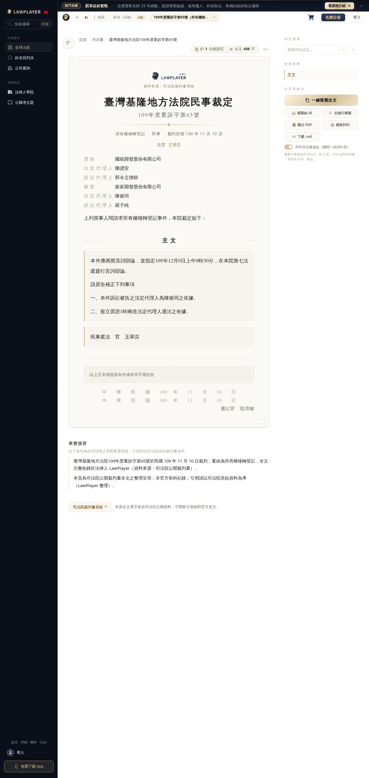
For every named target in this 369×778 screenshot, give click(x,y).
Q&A (43, 742)
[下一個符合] (353, 50)
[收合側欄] (77, 17)
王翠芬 (174, 144)
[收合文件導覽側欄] (68, 42)
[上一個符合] (344, 50)
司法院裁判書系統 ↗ (90, 507)
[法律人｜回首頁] (66, 17)
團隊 (33, 742)
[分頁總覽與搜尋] (87, 17)
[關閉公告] (361, 5)
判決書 (97, 39)
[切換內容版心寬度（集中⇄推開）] (265, 49)
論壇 (14, 742)
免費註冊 (333, 17)
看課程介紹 (339, 5)
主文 (291, 74)
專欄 (24, 742)
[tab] (101, 17)
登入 (357, 17)
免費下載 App (32, 766)
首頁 (82, 39)
